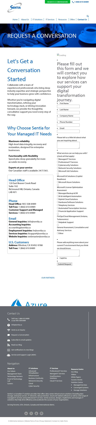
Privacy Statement (45, 421)
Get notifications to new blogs (22, 350)
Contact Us (55, 421)
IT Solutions (33, 368)
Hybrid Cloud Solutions (68, 199)
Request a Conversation (20, 335)
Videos (73, 374)
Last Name (64, 109)
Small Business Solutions (55, 377)
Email (62, 128)
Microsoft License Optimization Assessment (70, 188)
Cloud (31, 383)
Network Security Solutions (70, 168)
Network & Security (36, 381)
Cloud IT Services (56, 381)
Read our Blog (16, 345)
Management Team (14, 374)
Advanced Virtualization (33, 372)
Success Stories (76, 380)
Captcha (63, 258)
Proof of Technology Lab (14, 380)
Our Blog (74, 372)
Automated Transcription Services (72, 208)
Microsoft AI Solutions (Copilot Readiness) (69, 177)
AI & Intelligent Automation (70, 196)
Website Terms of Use (31, 421)
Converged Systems (81, 387)
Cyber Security (34, 386)
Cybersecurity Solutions (68, 165)
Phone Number (66, 122)
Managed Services (80, 385)
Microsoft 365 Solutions (68, 171)
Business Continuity (36, 378)
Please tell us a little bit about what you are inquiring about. (71, 139)
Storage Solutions (80, 390)
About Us (10, 368)
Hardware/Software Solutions (71, 202)
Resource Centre (77, 369)
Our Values (11, 371)
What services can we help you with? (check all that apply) (72, 154)
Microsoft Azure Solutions (69, 182)
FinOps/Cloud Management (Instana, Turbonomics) (72, 217)
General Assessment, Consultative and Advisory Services (72, 229)
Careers (10, 383)
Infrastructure (34, 375)
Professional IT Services (68, 162)
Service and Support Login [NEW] (23, 355)
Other (61, 233)
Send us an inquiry (18, 330)
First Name (64, 103)
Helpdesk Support (66, 222)
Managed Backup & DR (68, 193)
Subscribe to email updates (21, 340)
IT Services (54, 368)
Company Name (66, 115)
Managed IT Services (67, 159)
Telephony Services (67, 205)
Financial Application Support (71, 211)
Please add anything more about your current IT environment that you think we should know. (72, 245)
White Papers (76, 377)
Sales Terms (64, 421)
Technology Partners (15, 376)
